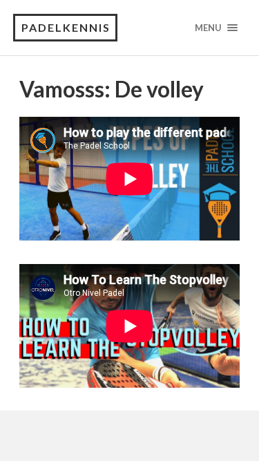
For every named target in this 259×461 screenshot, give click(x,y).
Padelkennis (66, 27)
